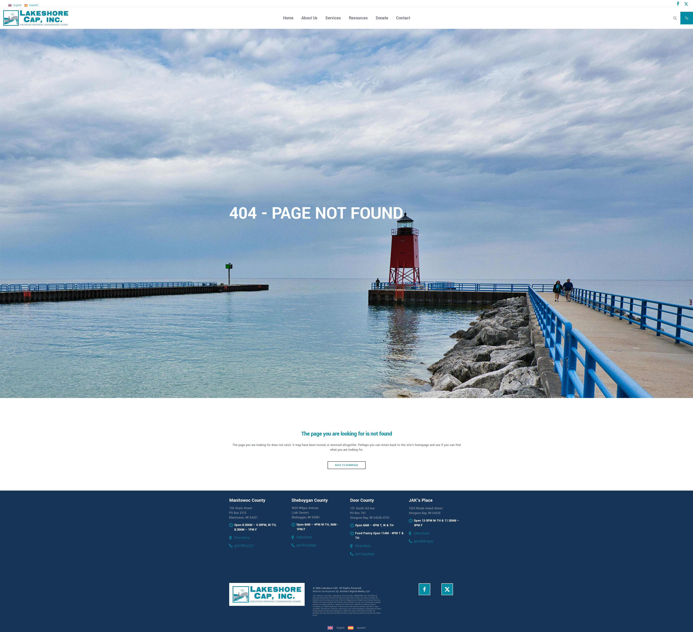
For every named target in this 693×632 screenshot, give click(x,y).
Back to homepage (346, 465)
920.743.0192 (364, 554)
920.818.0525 (423, 541)
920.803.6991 (306, 545)
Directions (242, 537)
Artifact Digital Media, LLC (355, 591)
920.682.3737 (244, 545)
